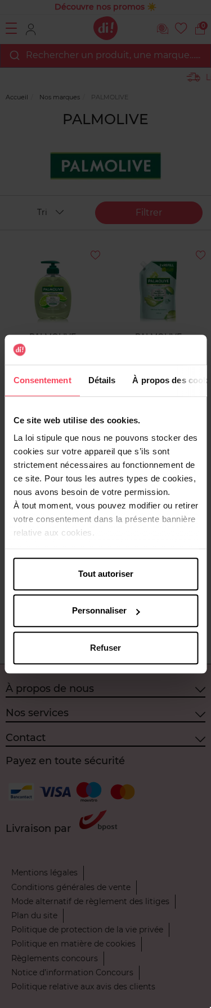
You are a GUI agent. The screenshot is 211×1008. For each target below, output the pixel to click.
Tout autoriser (105, 573)
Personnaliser (99, 610)
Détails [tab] (101, 380)
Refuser (105, 647)
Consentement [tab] (42, 380)
